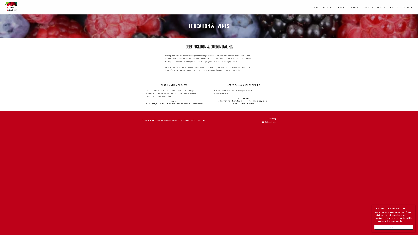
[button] (329, 7)
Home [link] (317, 7)
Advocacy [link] (343, 7)
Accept (393, 227)
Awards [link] (355, 7)
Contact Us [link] (408, 7)
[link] (10, 7)
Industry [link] (393, 7)
